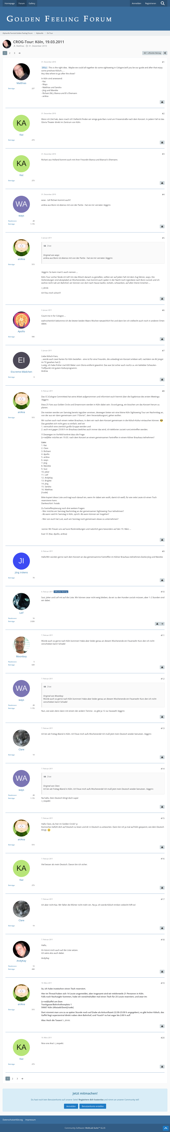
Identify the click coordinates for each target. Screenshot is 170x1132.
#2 (163, 113)
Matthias (20, 46)
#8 (163, 391)
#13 (163, 728)
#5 (163, 238)
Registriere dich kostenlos (91, 1099)
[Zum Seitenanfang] (166, 1128)
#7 (163, 350)
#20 (163, 1037)
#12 (163, 678)
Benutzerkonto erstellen (93, 1106)
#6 (163, 310)
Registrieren (150, 3)
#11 (163, 635)
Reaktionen (12, 221)
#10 (163, 591)
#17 (163, 899)
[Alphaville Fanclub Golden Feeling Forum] (85, 19)
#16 (163, 858)
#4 (163, 194)
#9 (163, 551)
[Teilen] (165, 53)
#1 (163, 62)
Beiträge (11, 88)
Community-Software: (85, 1128)
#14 (163, 768)
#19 (163, 983)
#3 (163, 154)
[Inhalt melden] (162, 102)
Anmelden (136, 3)
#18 (163, 939)
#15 (163, 818)
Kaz (45, 67)
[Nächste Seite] (19, 53)
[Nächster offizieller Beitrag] (162, 624)
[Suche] (162, 3)
